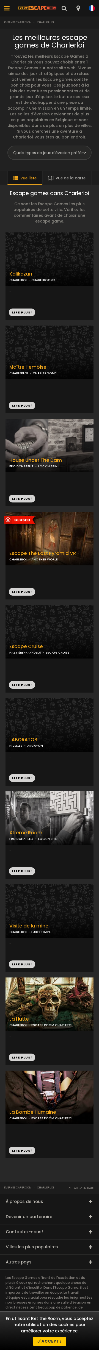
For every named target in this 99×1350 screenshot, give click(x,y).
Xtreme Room (25, 833)
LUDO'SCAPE (41, 932)
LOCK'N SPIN (47, 466)
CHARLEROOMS (45, 373)
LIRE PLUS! (22, 405)
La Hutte (19, 1019)
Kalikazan (20, 274)
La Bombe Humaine (32, 1112)
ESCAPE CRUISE (57, 652)
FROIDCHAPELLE (21, 466)
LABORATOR (23, 740)
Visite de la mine (28, 926)
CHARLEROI (18, 559)
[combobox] (78, 8)
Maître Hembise (27, 367)
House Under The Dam (35, 460)
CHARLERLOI (18, 373)
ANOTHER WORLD (44, 559)
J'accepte (49, 1341)
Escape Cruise (26, 646)
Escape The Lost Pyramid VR (42, 553)
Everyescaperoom (18, 22)
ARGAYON (35, 745)
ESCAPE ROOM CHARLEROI (51, 1025)
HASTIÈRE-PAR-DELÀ (25, 652)
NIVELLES (16, 745)
